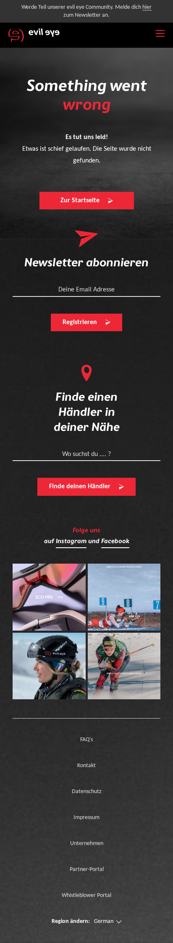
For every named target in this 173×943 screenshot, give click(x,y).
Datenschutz (87, 791)
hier (147, 7)
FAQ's (86, 740)
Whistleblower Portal (86, 895)
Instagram (71, 541)
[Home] (34, 35)
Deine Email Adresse (86, 289)
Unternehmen (86, 843)
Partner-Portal (87, 869)
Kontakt (86, 766)
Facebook (115, 541)
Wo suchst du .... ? (86, 454)
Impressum (86, 817)
